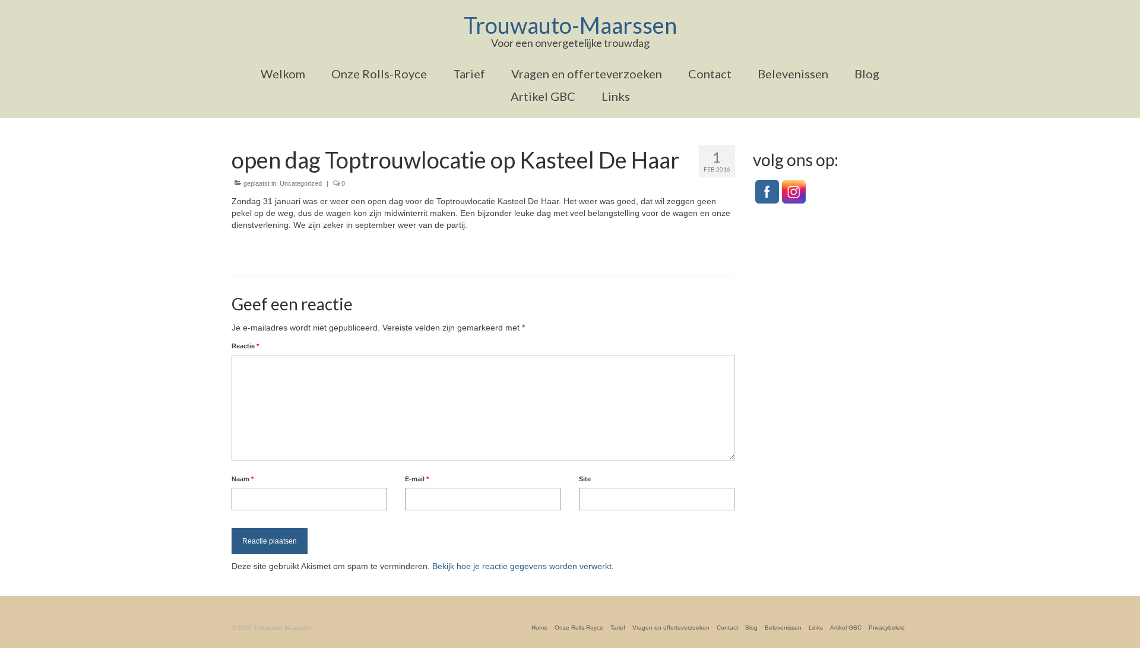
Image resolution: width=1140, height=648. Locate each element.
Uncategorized (301, 183)
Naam (243, 478)
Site (585, 478)
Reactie (245, 346)
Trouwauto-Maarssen (570, 25)
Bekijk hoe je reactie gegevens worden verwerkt (522, 566)
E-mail (417, 478)
